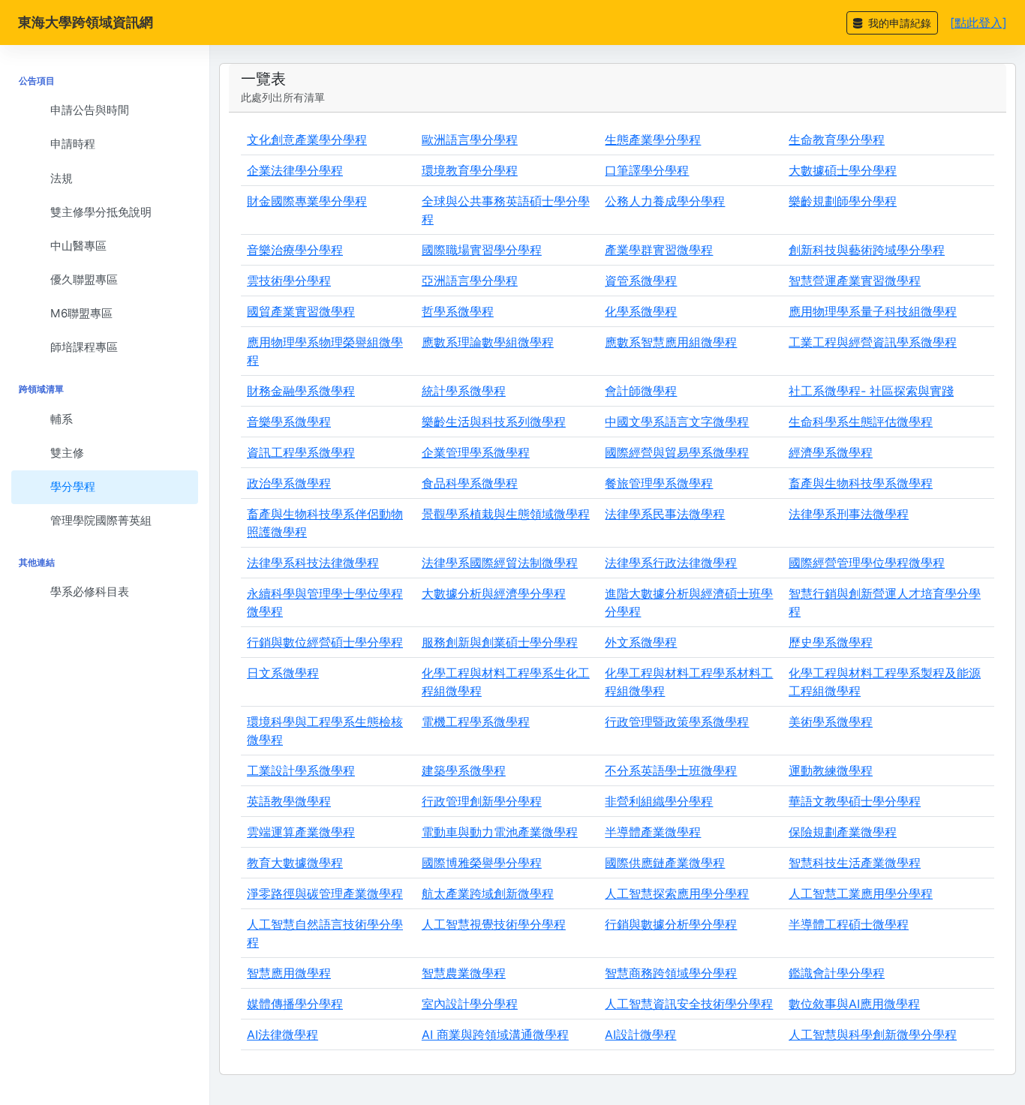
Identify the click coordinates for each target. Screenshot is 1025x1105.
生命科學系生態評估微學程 (861, 421)
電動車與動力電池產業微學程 (500, 831)
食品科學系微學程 (470, 483)
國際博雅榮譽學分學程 (482, 862)
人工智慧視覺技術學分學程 (494, 924)
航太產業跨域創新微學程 (488, 893)
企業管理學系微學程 (476, 452)
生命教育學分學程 (837, 139)
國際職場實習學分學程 (482, 249)
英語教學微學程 (289, 801)
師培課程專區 (84, 347)
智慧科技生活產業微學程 (855, 862)
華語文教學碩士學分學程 (855, 801)
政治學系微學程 (289, 483)
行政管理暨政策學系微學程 (677, 721)
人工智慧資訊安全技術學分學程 (689, 1003)
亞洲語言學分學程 (470, 280)
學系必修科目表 (89, 591)
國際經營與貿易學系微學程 (677, 452)
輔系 (61, 419)
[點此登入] (978, 22)
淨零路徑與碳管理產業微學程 (325, 893)
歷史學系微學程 (831, 642)
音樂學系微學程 (289, 421)
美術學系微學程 (831, 721)
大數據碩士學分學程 (843, 170)
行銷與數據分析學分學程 (671, 924)
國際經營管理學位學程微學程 (867, 562)
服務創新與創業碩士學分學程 (500, 642)
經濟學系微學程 (831, 452)
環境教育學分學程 (470, 170)
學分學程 (72, 486)
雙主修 (67, 453)
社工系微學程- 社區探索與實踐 (871, 390)
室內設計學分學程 (470, 1003)
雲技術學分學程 (289, 280)
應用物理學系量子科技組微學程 (873, 311)
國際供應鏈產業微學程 (665, 862)
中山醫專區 (78, 246)
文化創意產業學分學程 (307, 139)
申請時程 (72, 144)
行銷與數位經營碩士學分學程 (325, 642)
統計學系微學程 (464, 390)
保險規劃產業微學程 (843, 831)
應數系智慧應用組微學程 (671, 342)
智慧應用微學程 (289, 972)
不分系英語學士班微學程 (671, 770)
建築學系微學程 (464, 770)
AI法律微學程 (282, 1034)
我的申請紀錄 (898, 23)
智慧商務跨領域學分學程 (671, 972)
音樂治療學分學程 (295, 249)
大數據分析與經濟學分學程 (494, 593)
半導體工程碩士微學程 (849, 924)
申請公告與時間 (89, 110)
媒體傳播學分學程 (295, 1003)
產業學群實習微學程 (659, 249)
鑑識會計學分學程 (837, 972)
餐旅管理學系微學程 (659, 483)
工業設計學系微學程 (301, 770)
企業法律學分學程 (295, 170)
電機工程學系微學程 (476, 721)
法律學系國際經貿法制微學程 (500, 562)
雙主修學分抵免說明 (101, 212)
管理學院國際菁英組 (101, 520)
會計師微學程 (641, 390)
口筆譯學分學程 (647, 170)
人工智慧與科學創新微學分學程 (873, 1034)
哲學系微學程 (458, 311)
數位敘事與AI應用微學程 (854, 1003)
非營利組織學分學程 (659, 801)
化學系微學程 (641, 311)
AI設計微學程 (640, 1034)
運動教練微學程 (831, 770)
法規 (61, 178)
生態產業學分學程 (653, 139)
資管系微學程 (641, 280)
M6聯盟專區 (81, 313)
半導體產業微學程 (653, 831)
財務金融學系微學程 (301, 390)
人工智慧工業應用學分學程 (861, 893)
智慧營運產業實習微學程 (855, 280)
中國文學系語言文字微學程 (677, 421)
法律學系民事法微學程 (665, 513)
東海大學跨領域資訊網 (85, 22)
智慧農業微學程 (464, 972)
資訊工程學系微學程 (301, 452)
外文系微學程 (641, 642)
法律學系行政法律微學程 (671, 562)
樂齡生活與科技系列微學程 (494, 421)
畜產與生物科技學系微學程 (861, 483)
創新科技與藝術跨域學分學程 (867, 249)
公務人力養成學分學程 (665, 201)
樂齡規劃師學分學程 (843, 201)
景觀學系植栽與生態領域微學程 (506, 513)
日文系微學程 (283, 672)
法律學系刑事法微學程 (849, 513)
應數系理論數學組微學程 (488, 342)
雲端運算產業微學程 (301, 831)
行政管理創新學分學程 (482, 801)
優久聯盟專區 (84, 279)
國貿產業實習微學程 (301, 311)
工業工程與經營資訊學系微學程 (873, 342)
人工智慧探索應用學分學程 (677, 893)
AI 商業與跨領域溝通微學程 (495, 1034)
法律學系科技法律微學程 (313, 562)
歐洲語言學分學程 (470, 139)
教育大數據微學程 (295, 862)
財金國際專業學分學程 (307, 201)
